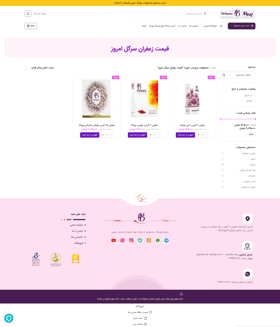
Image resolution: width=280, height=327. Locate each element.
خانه (214, 68)
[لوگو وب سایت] (237, 13)
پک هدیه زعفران (247, 170)
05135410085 (231, 255)
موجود (249, 100)
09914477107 (234, 258)
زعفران (252, 164)
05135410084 (202, 255)
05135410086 (215, 255)
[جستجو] (224, 75)
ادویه (252, 159)
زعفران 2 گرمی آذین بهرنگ (192, 125)
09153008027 (223, 282)
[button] (185, 135)
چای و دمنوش (248, 153)
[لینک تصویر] (166, 240)
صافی (251, 134)
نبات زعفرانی (249, 181)
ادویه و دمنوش (248, 187)
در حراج (248, 95)
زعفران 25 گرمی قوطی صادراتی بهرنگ (96, 125)
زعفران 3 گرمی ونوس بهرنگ (144, 125)
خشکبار (251, 176)
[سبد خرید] (28, 14)
